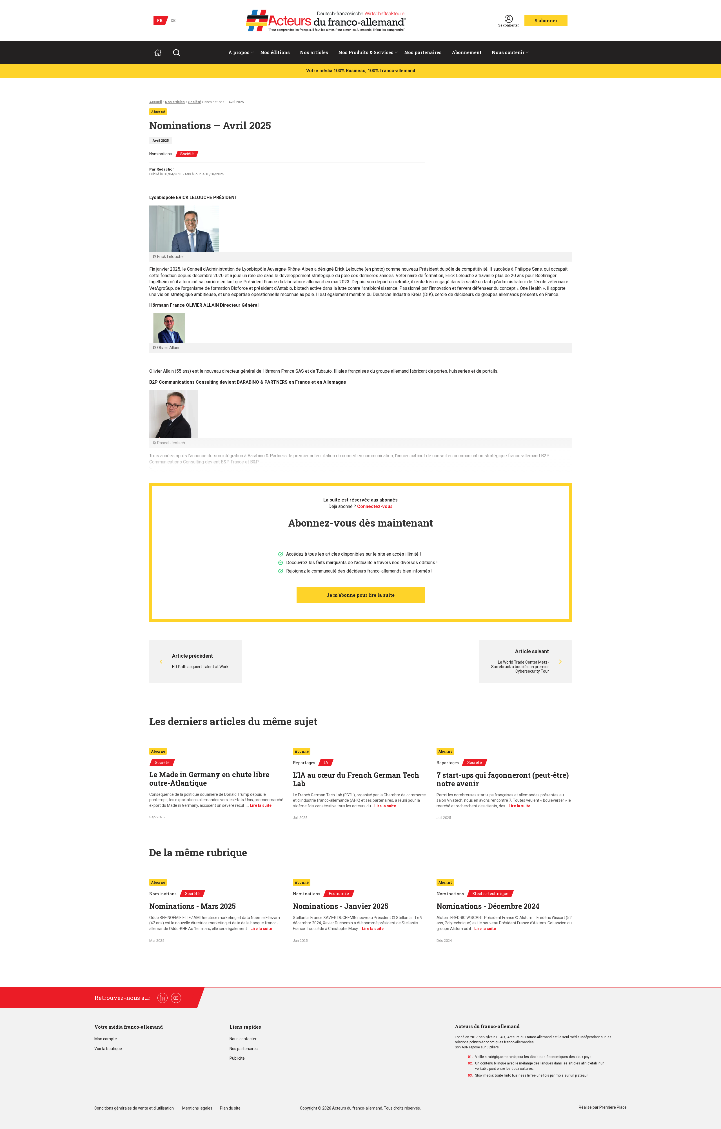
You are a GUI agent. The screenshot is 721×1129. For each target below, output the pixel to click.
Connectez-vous (375, 506)
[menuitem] (239, 52)
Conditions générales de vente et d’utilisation (134, 1108)
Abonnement (467, 52)
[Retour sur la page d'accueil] (160, 52)
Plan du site (230, 1108)
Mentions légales (197, 1108)
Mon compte (105, 1039)
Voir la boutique (108, 1049)
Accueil (155, 102)
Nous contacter (243, 1039)
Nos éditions (275, 52)
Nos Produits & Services (365, 52)
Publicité (237, 1058)
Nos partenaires (423, 52)
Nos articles (314, 52)
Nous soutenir (508, 52)
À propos (239, 52)
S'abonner (546, 20)
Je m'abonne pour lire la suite (360, 595)
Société (194, 102)
